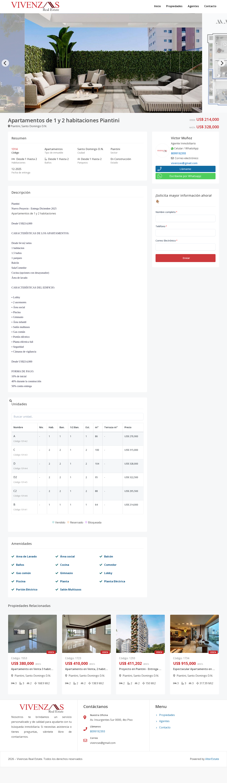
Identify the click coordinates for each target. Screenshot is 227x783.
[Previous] (5, 63)
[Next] (221, 63)
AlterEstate (212, 759)
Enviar (186, 258)
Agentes (193, 6)
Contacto (210, 6)
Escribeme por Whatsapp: (185, 176)
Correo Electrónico (166, 240)
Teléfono (161, 226)
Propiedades (174, 6)
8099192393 (178, 153)
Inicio (157, 6)
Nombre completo (166, 212)
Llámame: (185, 169)
